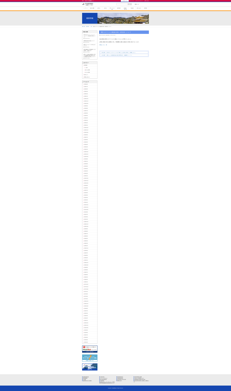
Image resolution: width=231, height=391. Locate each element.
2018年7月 (86, 272)
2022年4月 (86, 195)
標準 (141, 4)
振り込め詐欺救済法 (103, 379)
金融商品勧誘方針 (86, 376)
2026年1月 (86, 96)
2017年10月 (86, 289)
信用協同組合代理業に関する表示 (139, 379)
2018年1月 (86, 281)
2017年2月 (86, 298)
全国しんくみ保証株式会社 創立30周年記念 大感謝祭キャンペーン (119, 55)
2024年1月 (86, 149)
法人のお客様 (87, 72)
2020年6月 (86, 236)
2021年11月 (86, 207)
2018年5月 (86, 277)
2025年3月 (86, 120)
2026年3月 (86, 91)
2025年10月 (86, 103)
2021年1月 (86, 219)
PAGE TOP (225, 378)
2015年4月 (86, 342)
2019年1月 (86, 260)
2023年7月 (86, 161)
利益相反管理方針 (120, 378)
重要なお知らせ (87, 77)
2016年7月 (86, 310)
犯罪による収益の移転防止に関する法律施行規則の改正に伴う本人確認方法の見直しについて (89, 55)
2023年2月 (86, 173)
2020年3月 (86, 243)
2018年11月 (86, 262)
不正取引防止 (102, 376)
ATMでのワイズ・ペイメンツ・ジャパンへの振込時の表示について (89, 35)
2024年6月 (86, 139)
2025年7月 (86, 110)
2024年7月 (86, 137)
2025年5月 (86, 115)
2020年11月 (86, 224)
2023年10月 (86, 156)
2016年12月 (86, 301)
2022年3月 (86, 197)
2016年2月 (86, 318)
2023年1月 (86, 175)
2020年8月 (86, 231)
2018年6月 (86, 274)
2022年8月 (86, 187)
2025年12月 (86, 98)
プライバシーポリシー (139, 0)
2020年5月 (86, 238)
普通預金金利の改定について (89, 40)
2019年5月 (86, 255)
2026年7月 (86, 86)
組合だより (86, 74)
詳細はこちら (102, 44)
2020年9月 (86, 228)
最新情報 (85, 65)
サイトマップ (132, 0)
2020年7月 (86, 233)
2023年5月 (86, 166)
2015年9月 (86, 330)
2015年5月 (86, 339)
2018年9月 (86, 267)
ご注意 (86, 67)
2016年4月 (86, 313)
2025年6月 (86, 113)
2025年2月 (86, 122)
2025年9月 (86, 105)
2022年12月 (86, 178)
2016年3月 (86, 315)
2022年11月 (86, 180)
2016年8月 (86, 308)
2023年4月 (86, 168)
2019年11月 (86, 248)
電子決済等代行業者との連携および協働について (141, 381)
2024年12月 (86, 127)
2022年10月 (86, 183)
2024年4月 (86, 144)
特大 (147, 4)
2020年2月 (86, 245)
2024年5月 (86, 142)
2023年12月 (86, 151)
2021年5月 (86, 216)
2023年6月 (86, 163)
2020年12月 (86, 221)
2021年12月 (86, 204)
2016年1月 (86, 320)
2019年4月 (86, 257)
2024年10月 (86, 132)
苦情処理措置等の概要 (138, 376)
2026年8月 (86, 84)
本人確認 (84, 379)
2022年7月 (86, 190)
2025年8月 (86, 108)
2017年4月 (86, 296)
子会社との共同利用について (139, 378)
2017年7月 (86, 291)
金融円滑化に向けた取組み (87, 380)
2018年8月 (86, 269)
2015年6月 (86, 337)
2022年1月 (86, 202)
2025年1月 (86, 125)
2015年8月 (86, 332)
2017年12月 (86, 284)
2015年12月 (86, 322)
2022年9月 (86, 185)
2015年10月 (86, 327)
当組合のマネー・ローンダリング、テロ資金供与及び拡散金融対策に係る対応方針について (107, 382)
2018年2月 (86, 279)
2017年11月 (86, 286)
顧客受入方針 (119, 380)
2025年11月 (86, 101)
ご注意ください (125, 0)
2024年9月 (86, 134)
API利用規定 (102, 380)
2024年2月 (86, 146)
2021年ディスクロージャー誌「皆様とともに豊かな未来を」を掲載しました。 (121, 52)
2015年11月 (86, 325)
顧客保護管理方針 (120, 376)
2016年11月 (86, 303)
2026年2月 (86, 93)
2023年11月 (86, 154)
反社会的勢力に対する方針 (121, 379)
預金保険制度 (85, 378)
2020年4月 (86, 240)
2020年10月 (86, 226)
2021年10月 (86, 209)
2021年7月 (86, 214)
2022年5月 (86, 192)
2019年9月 (86, 250)
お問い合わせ (147, 0)
